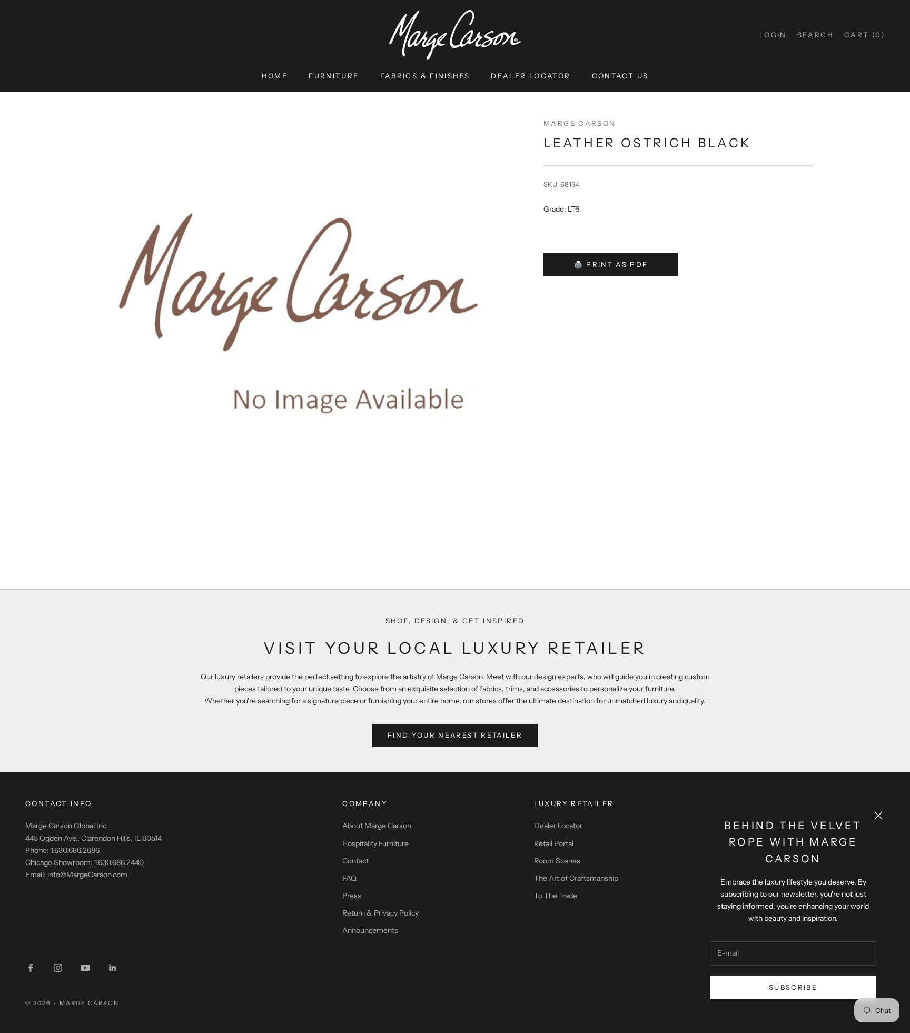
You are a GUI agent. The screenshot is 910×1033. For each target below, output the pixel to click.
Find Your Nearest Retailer (455, 735)
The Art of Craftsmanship (576, 878)
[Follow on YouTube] (85, 967)
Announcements (370, 930)
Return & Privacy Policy (380, 913)
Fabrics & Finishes (425, 76)
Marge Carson (579, 123)
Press (351, 895)
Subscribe (793, 987)
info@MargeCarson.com (87, 874)
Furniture (334, 76)
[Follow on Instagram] (58, 967)
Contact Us (620, 76)
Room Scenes (557, 861)
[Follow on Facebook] (30, 967)
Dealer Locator (530, 76)
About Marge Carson (376, 825)
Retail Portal (553, 843)
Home (275, 76)
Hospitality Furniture (375, 843)
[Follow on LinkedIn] (112, 967)
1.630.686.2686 (75, 850)
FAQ (349, 878)
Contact (355, 861)
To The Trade (555, 895)
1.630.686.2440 (119, 862)
